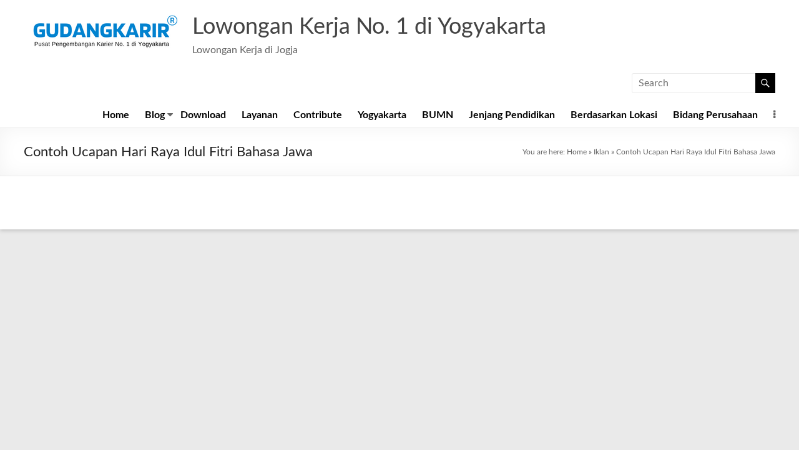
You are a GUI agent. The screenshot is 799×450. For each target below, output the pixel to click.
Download (203, 115)
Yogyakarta (382, 115)
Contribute (317, 115)
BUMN (437, 115)
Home (115, 115)
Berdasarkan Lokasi (614, 115)
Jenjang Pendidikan (512, 115)
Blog (155, 115)
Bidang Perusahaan (715, 115)
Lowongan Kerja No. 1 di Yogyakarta (369, 27)
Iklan (601, 152)
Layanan (260, 115)
